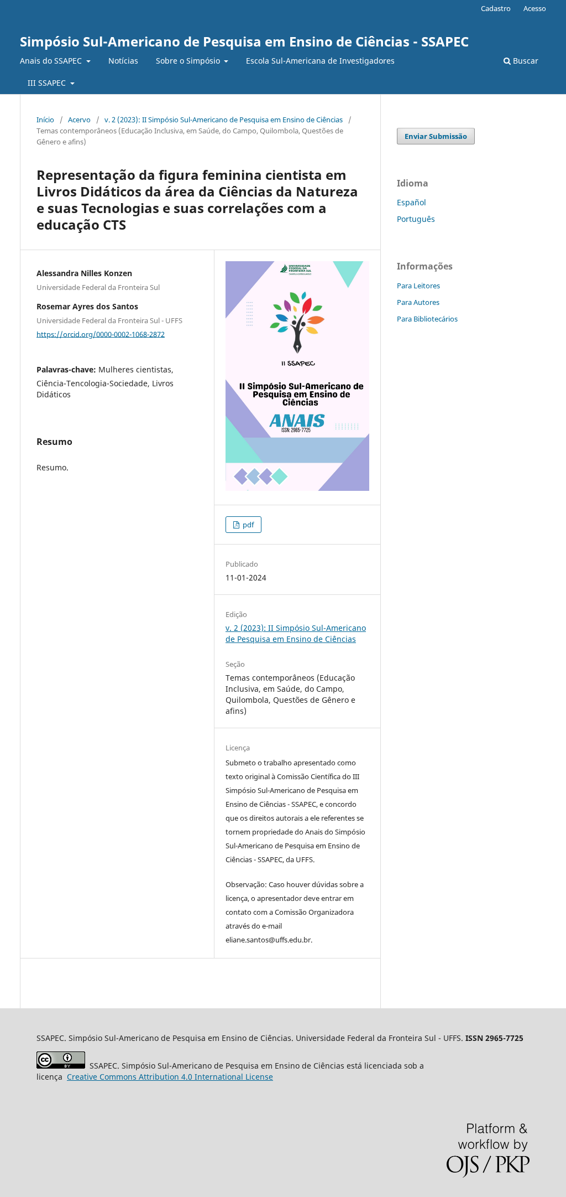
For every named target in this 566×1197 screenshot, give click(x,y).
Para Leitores (418, 286)
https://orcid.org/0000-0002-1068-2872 (100, 334)
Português (416, 219)
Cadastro (496, 8)
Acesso (534, 8)
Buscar (524, 60)
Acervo (79, 120)
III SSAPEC (48, 82)
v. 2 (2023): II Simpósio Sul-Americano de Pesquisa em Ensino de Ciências (223, 120)
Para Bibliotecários (427, 319)
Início (45, 120)
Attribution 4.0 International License (170, 1076)
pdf (247, 525)
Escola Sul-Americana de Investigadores (320, 60)
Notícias (123, 60)
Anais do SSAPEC (52, 60)
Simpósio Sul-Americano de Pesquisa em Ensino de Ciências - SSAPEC (244, 41)
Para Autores (418, 302)
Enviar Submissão (436, 136)
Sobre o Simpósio (189, 60)
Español (411, 202)
